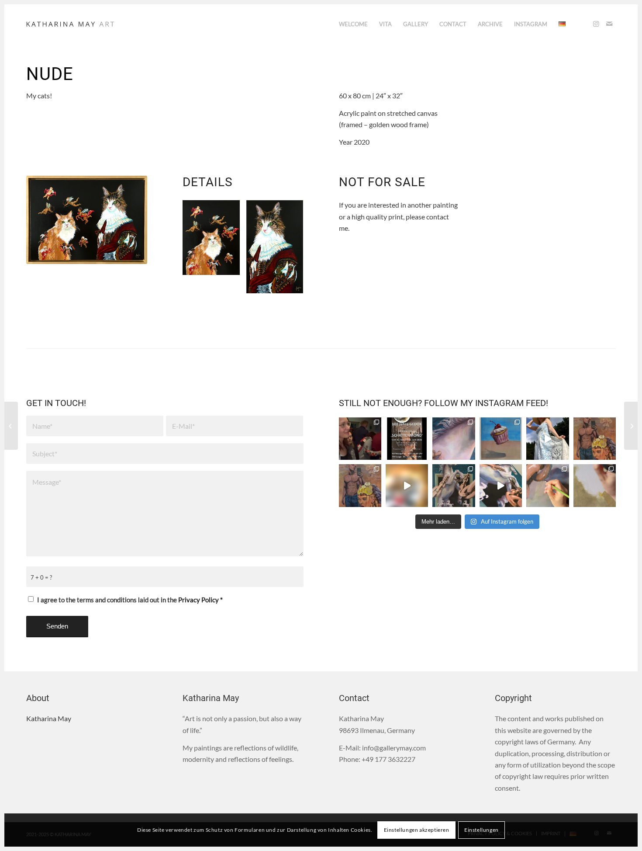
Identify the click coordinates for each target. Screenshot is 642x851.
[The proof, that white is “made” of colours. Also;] (501, 485)
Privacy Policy (198, 600)
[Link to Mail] (609, 23)
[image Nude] (214, 240)
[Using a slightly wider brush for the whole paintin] (594, 485)
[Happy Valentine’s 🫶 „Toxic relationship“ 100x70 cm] (360, 485)
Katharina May (48, 718)
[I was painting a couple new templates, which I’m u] (501, 438)
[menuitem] (353, 24)
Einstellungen (481, 830)
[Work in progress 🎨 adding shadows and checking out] (547, 485)
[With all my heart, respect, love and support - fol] (547, 438)
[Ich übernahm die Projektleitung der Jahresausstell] (360, 438)
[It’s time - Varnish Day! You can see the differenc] (453, 438)
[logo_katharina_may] (71, 24)
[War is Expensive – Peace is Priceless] (631, 426)
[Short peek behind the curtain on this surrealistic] (407, 485)
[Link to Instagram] (596, 23)
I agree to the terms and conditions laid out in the (130, 600)
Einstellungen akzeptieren (416, 830)
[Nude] (86, 220)
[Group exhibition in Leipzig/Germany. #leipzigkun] (407, 438)
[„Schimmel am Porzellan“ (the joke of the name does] (453, 485)
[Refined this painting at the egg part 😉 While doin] (594, 438)
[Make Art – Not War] (11, 426)
